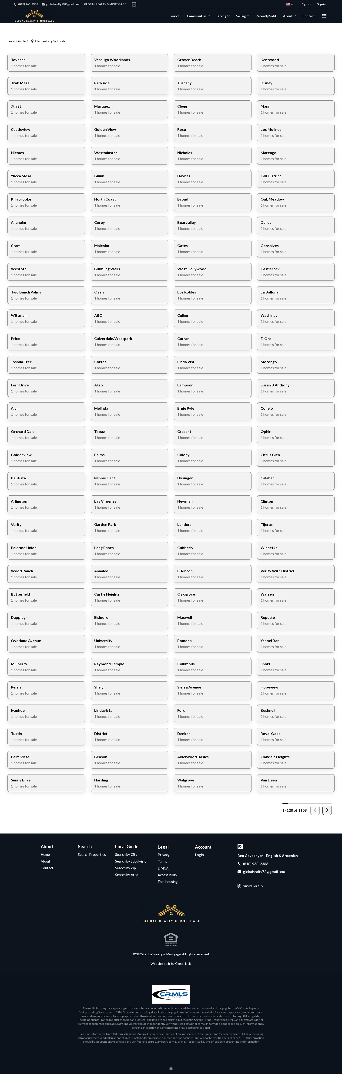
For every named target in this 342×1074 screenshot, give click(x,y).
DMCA (163, 868)
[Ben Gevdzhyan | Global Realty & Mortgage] (171, 913)
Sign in (321, 4)
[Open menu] (324, 16)
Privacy (164, 855)
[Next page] (327, 810)
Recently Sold (266, 16)
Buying (221, 16)
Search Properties (92, 854)
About (287, 16)
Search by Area (126, 875)
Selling (241, 16)
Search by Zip (125, 868)
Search (174, 16)
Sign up (306, 4)
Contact (308, 16)
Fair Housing (168, 882)
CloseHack (183, 963)
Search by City (126, 854)
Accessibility (167, 875)
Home (45, 854)
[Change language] (289, 4)
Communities (197, 16)
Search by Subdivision (131, 861)
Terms (162, 861)
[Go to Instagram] (134, 4)
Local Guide (126, 846)
